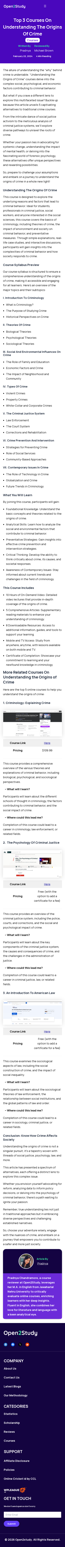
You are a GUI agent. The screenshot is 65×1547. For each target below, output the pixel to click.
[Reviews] (9, 1431)
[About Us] (10, 1368)
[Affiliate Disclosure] (16, 1460)
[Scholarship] (12, 1422)
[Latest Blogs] (12, 1386)
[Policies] (9, 1469)
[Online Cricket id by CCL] (20, 1478)
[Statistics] (11, 1414)
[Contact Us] (12, 1377)
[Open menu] (45, 6)
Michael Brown (43, 50)
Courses (32, 40)
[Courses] (9, 1440)
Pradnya (25, 50)
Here (47, 743)
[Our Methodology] (16, 1395)
